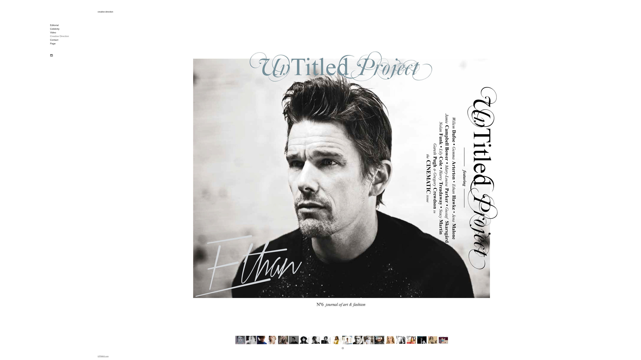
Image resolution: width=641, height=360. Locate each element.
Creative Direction (59, 36)
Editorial (54, 25)
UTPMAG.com (103, 356)
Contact (54, 39)
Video (53, 32)
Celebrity (54, 29)
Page (53, 43)
